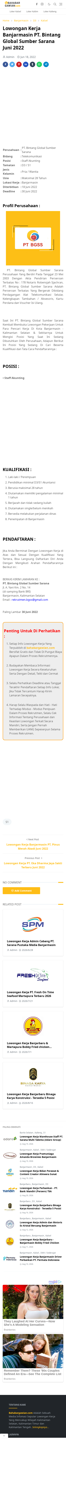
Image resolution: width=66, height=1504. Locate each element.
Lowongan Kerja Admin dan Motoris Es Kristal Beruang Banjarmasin (41, 1224)
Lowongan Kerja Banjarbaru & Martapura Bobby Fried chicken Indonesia (28, 1047)
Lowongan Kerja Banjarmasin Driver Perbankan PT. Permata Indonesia (41, 1258)
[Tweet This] (12, 64)
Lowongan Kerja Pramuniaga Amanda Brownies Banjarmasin (38, 1155)
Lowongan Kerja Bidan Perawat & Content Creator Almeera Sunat (39, 1172)
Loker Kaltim (32, 11)
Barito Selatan (27, 1132)
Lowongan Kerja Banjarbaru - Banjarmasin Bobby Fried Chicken (39, 1241)
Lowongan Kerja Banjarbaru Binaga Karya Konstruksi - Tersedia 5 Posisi (31, 1096)
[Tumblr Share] (32, 64)
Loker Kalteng (49, 11)
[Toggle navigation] (60, 4)
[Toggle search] (55, 4)
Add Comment (23, 890)
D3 (35, 1167)
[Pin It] (19, 64)
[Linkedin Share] (25, 64)
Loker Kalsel (15, 11)
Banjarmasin (26, 1149)
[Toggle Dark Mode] (49, 4)
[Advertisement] (33, 108)
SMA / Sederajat (48, 1149)
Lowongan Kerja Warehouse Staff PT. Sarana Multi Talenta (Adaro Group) (41, 1138)
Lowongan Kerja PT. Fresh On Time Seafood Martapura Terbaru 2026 (30, 994)
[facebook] (36, 4)
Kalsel (36, 1149)
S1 (7, 822)
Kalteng (38, 1132)
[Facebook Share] (5, 64)
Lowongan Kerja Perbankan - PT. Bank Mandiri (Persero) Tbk (39, 1189)
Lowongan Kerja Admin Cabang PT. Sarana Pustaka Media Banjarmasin (31, 943)
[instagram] (42, 4)
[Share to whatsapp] (39, 64)
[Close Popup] (4, 1436)
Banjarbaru (25, 1184)
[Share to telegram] (46, 64)
